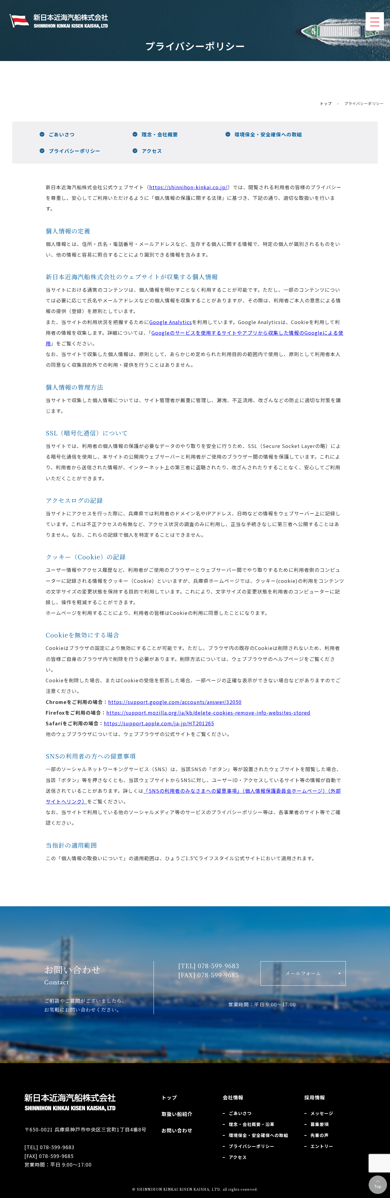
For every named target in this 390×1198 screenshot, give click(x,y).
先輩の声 (319, 1135)
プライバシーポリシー (75, 150)
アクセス (152, 150)
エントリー (321, 1146)
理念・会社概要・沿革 (252, 1124)
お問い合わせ (177, 1130)
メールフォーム (303, 973)
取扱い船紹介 (177, 1113)
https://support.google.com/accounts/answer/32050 (175, 701)
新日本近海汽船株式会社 (58, 21)
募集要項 (319, 1124)
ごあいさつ (62, 134)
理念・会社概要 (160, 134)
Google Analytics (170, 322)
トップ (326, 103)
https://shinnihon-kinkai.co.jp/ (188, 187)
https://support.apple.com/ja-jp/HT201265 (159, 723)
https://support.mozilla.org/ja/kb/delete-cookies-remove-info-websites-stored (208, 712)
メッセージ (321, 1113)
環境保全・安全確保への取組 (268, 134)
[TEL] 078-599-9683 (208, 965)
